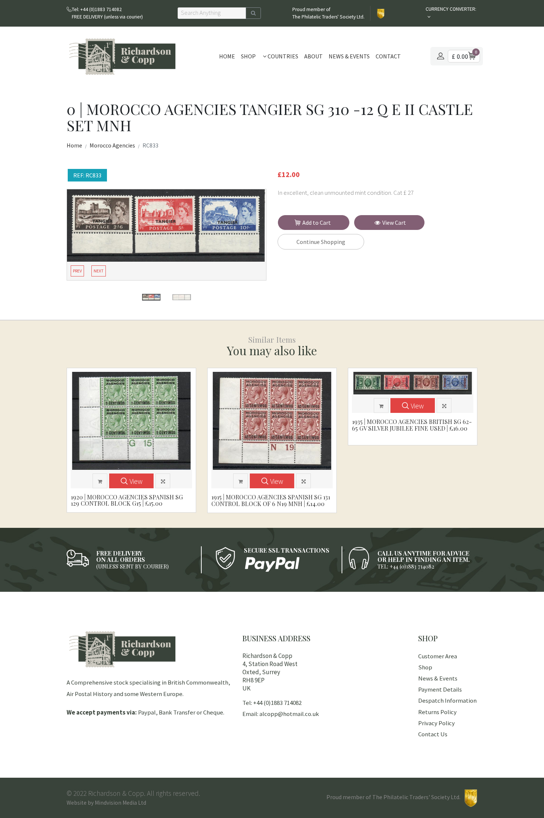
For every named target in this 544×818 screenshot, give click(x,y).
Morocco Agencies (112, 145)
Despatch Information (447, 700)
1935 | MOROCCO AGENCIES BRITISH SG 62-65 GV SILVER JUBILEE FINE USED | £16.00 (412, 424)
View (136, 481)
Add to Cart (316, 222)
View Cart (394, 222)
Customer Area (437, 656)
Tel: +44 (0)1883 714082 (272, 703)
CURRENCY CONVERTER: (451, 9)
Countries (282, 56)
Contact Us (432, 734)
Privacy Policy (436, 723)
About (313, 56)
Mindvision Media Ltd (120, 802)
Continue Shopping (320, 241)
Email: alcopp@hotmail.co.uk (280, 714)
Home (227, 56)
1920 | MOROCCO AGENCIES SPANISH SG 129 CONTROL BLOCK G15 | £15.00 (127, 500)
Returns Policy (437, 712)
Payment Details (440, 689)
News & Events (349, 56)
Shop (248, 56)
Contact (388, 56)
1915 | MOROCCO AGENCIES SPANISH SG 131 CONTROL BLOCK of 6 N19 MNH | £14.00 (270, 500)
